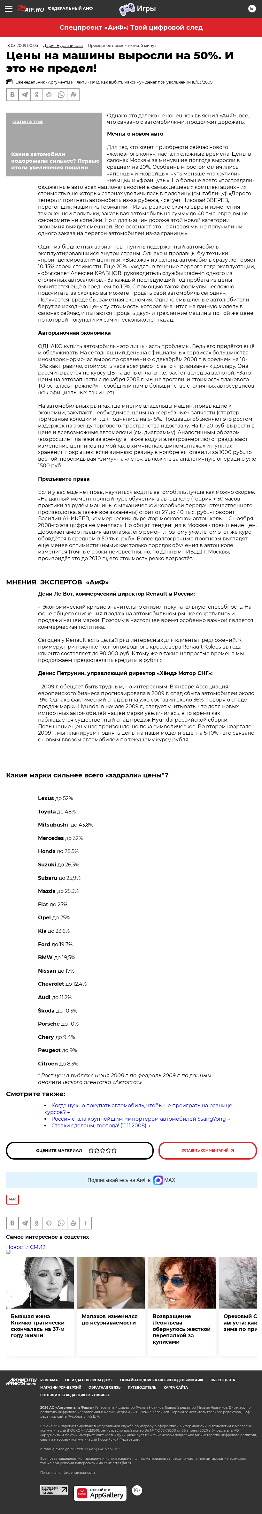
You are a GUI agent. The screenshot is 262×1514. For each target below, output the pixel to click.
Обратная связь (104, 1387)
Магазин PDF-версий (60, 1387)
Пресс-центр (223, 1380)
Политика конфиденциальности (67, 1473)
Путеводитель (142, 1387)
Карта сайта (176, 1387)
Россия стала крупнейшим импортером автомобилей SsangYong (138, 1119)
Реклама (49, 1380)
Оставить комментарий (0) (207, 1150)
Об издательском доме (89, 1380)
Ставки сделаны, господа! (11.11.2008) (98, 1126)
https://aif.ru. (122, 1463)
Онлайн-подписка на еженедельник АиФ (161, 1380)
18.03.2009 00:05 (22, 45)
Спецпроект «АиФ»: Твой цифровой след (131, 27)
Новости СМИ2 (25, 1247)
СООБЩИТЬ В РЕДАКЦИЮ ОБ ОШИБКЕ (75, 1395)
